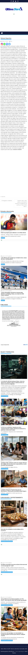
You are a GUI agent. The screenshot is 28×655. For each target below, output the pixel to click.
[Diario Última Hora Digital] (2, 33)
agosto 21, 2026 (5, 488)
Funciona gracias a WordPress (7, 651)
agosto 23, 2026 (5, 461)
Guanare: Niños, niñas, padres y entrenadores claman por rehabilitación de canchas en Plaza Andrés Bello (21, 203)
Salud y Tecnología (4, 396)
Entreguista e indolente (7, 200)
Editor (11, 41)
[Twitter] (9, 44)
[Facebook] (7, 44)
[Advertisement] (14, 23)
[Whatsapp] (4, 44)
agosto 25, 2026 (5, 230)
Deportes (3, 196)
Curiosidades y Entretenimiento (6, 541)
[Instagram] (2, 44)
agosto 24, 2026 (5, 290)
